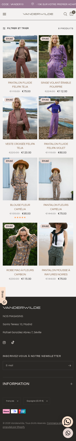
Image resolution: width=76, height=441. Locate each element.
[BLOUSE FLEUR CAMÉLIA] (20, 179)
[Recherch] (65, 14)
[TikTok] (15, 342)
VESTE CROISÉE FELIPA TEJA (20, 146)
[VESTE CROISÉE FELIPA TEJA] (20, 117)
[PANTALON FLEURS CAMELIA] (56, 179)
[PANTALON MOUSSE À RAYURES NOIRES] (56, 244)
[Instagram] (7, 343)
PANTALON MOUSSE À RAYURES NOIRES (56, 272)
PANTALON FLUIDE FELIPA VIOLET (56, 146)
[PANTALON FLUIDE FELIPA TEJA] (20, 56)
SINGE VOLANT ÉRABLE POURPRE (56, 84)
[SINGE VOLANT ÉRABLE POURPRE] (56, 56)
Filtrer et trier (18, 28)
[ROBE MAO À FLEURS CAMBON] (20, 244)
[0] (70, 14)
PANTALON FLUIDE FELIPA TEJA (20, 84)
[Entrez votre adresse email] (69, 365)
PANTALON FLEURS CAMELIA (56, 207)
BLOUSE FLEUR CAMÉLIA (20, 207)
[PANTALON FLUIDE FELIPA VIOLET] (56, 117)
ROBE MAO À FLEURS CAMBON (20, 272)
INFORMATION (16, 384)
